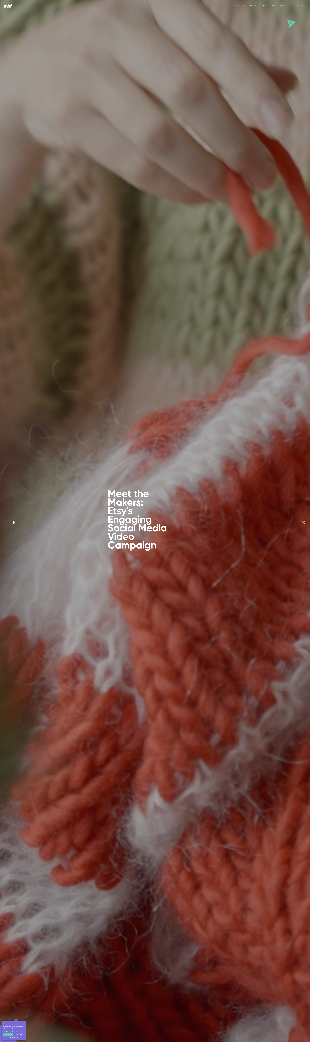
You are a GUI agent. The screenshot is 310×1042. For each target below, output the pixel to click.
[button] (13, 1037)
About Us (263, 6)
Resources (281, 6)
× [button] (24, 1022)
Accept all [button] (8, 1034)
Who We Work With (249, 6)
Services (237, 6)
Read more (14, 1031)
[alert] (14, 1030)
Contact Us (300, 6)
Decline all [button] (19, 1034)
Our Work (272, 6)
